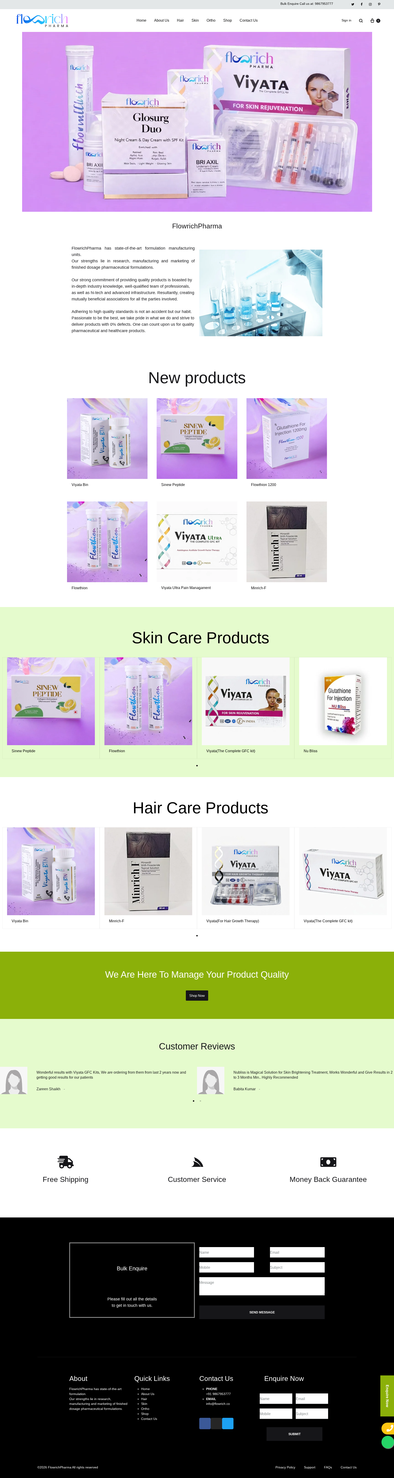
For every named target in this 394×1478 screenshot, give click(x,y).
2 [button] (200, 1101)
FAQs (328, 1467)
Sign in (346, 20)
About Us (161, 20)
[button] (197, 995)
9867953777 (324, 3)
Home (141, 20)
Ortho (211, 20)
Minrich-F (258, 588)
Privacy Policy (285, 1467)
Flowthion (80, 588)
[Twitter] (227, 1423)
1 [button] (197, 765)
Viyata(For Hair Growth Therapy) (232, 921)
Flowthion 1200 (263, 485)
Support (309, 1467)
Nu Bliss (310, 751)
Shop (227, 20)
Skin (195, 20)
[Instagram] (216, 1423)
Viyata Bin (80, 485)
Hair (180, 20)
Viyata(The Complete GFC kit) (230, 751)
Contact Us (249, 20)
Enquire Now (387, 1396)
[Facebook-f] (205, 1423)
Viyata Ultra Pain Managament (186, 588)
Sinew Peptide (173, 485)
